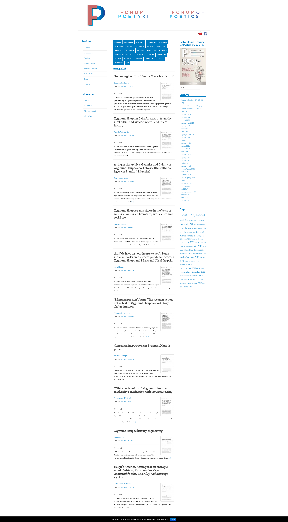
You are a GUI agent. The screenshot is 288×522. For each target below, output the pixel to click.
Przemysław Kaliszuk (122, 398)
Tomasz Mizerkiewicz (197, 265)
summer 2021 (161, 46)
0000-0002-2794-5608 (127, 135)
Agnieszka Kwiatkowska (197, 220)
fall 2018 (151, 54)
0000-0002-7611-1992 (127, 270)
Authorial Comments (91, 69)
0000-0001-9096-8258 (127, 441)
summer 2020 (151, 50)
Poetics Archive (89, 74)
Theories (87, 48)
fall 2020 (140, 50)
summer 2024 (128, 42)
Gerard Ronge (186, 235)
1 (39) (183, 215)
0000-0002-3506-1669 (127, 487)
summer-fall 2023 (187, 123)
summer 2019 (140, 54)
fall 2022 (129, 46)
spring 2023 (163, 42)
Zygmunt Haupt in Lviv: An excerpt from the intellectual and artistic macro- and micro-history (142, 122)
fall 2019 (129, 54)
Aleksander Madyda (122, 313)
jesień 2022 (189, 242)
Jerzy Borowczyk (121, 177)
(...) (153, 109)
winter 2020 (119, 54)
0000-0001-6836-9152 (127, 316)
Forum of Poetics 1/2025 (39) (191, 109)
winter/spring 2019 (188, 169)
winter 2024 (151, 42)
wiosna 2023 (200, 279)
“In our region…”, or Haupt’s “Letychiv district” (144, 76)
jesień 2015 (196, 236)
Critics (86, 79)
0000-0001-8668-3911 (127, 402)
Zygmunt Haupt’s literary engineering (138, 431)
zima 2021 (188, 286)
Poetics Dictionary (90, 63)
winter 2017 (128, 59)
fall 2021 (150, 46)
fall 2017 (118, 59)
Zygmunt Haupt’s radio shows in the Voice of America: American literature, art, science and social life (143, 214)
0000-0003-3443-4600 (127, 359)
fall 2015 (160, 59)
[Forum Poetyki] (96, 15)
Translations (88, 53)
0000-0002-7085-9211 (127, 227)
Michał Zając (119, 437)
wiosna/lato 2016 (186, 276)
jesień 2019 (195, 239)
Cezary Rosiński (201, 224)
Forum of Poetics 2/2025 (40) (191, 106)
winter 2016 (149, 59)
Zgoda (173, 519)
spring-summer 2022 (188, 135)
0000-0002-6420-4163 (127, 181)
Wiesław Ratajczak (121, 355)
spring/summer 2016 (188, 192)
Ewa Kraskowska (188, 227)
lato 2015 (198, 245)
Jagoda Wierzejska (121, 131)
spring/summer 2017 (188, 183)
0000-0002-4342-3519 (127, 86)
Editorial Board (89, 116)
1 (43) (191, 214)
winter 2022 (140, 46)
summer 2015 (119, 63)
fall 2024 (118, 42)
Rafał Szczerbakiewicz (123, 483)
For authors (88, 106)
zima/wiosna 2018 (194, 283)
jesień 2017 (187, 239)
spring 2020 (163, 50)
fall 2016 (139, 59)
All (128, 63)
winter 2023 (119, 46)
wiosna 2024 (183, 283)
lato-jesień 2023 (189, 246)
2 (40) (198, 215)
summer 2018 (162, 54)
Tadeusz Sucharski (121, 82)
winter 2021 (130, 50)
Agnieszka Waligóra (188, 224)
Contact (86, 101)
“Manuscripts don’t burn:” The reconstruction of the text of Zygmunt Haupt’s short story (143, 303)
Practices (87, 58)
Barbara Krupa (120, 224)
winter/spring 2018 (188, 178)
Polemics (87, 84)
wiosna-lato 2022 (198, 271)
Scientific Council (90, 111)
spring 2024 (140, 42)
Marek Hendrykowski (191, 250)
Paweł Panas (119, 267)
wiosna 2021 (191, 279)
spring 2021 (118, 50)
